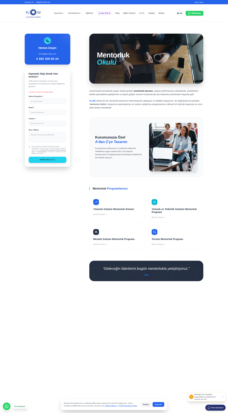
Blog (117, 13)
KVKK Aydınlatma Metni (128, 406)
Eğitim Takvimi (129, 13)
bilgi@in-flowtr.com (43, 2)
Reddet (146, 404)
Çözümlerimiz (74, 13)
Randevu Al (29, 2)
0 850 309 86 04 (47, 58)
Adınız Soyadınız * (36, 96)
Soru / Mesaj (34, 130)
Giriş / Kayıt (199, 2)
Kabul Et (158, 404)
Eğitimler (89, 13)
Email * (31, 107)
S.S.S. (142, 13)
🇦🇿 (179, 13)
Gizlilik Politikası (42, 151)
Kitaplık (151, 13)
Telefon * (32, 119)
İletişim (161, 13)
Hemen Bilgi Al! (47, 160)
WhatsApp (196, 13)
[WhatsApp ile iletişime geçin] (6, 406)
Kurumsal (58, 13)
